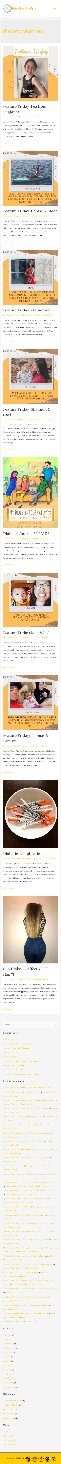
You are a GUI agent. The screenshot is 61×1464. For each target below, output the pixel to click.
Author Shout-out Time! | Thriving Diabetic (20, 1272)
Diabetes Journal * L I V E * (26, 533)
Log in (5, 1432)
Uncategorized (25, 539)
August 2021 (8, 1353)
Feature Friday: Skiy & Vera (14, 1066)
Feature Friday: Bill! (11, 1053)
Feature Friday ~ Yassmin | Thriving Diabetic (21, 1166)
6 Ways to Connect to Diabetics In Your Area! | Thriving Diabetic (29, 1182)
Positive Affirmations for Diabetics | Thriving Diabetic (25, 1305)
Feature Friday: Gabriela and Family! (18, 1104)
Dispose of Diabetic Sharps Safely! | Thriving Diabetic (25, 1313)
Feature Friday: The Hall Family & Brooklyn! (21, 1268)
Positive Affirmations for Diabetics (27, 1285)
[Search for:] (30, 1025)
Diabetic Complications (23, 854)
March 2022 (7, 1339)
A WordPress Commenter (13, 1322)
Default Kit (31, 1322)
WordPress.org (9, 1445)
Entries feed (8, 1436)
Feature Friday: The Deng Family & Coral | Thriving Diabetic (27, 1264)
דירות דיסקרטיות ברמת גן (13, 1088)
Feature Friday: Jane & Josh (27, 633)
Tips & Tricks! (24, 979)
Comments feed (9, 1440)
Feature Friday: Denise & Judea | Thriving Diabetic (23, 1141)
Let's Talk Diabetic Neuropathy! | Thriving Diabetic (23, 1256)
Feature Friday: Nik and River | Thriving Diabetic (22, 1117)
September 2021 (9, 1348)
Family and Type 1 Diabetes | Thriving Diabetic (22, 1297)
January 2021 (8, 1383)
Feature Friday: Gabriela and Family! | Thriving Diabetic (26, 1109)
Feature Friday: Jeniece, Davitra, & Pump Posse (22, 1061)
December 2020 (9, 1387)
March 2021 (7, 1374)
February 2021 (8, 1379)
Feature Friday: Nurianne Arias (38, 1088)
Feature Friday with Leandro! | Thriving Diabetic (22, 1125)
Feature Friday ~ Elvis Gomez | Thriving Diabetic (23, 1199)
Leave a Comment (10, 117)
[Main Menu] (54, 8)
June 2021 (7, 1361)
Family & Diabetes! (26, 117)
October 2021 (8, 1344)
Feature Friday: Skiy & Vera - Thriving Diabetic (22, 1092)
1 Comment (7, 216)
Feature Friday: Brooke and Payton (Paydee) (21, 1074)
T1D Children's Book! (11, 1409)
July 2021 (6, 1357)
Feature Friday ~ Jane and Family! (19, 1194)
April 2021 (7, 1370)
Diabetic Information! (23, 315)
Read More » (8, 143)
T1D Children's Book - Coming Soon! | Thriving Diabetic (26, 1248)
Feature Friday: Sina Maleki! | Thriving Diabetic (22, 1231)
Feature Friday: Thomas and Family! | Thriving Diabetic (25, 1240)
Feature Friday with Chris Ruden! (16, 1048)
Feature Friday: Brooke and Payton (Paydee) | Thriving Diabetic (28, 1100)
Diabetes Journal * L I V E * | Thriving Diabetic (21, 1215)
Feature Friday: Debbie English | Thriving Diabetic (23, 1133)
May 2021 (6, 1365)
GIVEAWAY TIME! (10, 1057)
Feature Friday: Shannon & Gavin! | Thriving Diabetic (25, 1207)
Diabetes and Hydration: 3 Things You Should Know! (27, 1186)
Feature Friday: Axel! (11, 1040)
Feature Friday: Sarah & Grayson (16, 1070)
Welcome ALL (11, 1293)
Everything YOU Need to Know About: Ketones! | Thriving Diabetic (30, 1289)
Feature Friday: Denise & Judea (30, 211)
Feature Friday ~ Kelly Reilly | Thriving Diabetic (22, 1150)
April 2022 (7, 1335)
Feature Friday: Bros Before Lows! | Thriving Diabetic (24, 1223)
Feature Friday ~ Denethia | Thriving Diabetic (21, 1174)
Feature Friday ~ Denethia (26, 310)
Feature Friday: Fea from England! (17, 1044)
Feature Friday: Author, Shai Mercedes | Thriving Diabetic (26, 1158)
